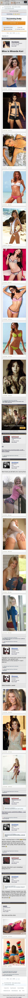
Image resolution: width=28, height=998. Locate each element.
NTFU (23, 990)
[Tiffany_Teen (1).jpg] (15, 613)
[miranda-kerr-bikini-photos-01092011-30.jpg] (15, 110)
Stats (20, 990)
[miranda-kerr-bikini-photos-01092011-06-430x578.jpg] (15, 71)
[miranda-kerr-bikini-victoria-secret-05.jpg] (15, 187)
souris (5, 906)
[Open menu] (25, 2)
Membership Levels (7, 990)
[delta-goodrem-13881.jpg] (15, 770)
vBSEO (20, 997)
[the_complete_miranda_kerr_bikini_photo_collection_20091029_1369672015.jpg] (15, 338)
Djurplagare (15, 42)
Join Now (13, 23)
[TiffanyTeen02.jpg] (15, 494)
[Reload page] (3, 8)
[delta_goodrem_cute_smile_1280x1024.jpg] (15, 699)
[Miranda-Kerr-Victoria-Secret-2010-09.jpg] (15, 264)
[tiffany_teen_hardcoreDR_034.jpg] (15, 572)
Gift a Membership (15, 990)
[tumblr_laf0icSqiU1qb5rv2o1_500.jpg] (15, 377)
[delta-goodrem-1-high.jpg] (15, 733)
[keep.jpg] (15, 926)
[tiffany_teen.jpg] (15, 534)
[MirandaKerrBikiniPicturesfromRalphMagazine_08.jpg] (15, 150)
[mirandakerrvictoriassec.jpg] (15, 301)
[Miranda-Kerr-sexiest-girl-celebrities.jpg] (15, 225)
